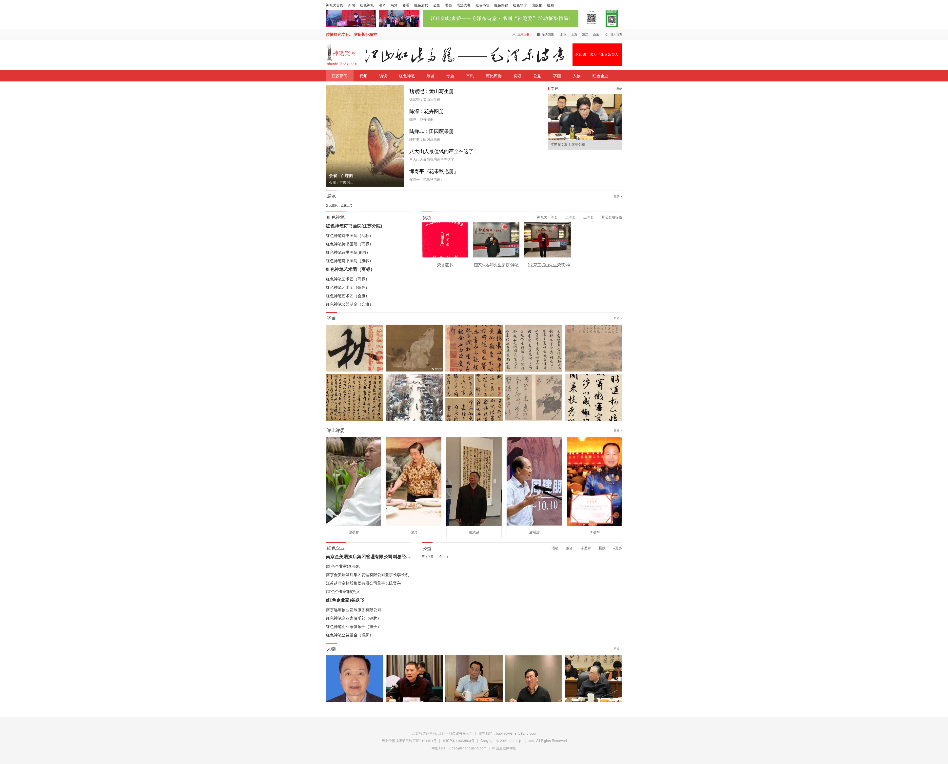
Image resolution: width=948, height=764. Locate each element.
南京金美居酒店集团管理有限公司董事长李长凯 (367, 574)
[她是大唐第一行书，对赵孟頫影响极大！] (474, 349)
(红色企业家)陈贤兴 (343, 591)
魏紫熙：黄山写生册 (431, 91)
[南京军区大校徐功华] (474, 679)
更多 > (618, 196)
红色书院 (482, 4)
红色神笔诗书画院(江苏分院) (354, 225)
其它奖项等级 (611, 217)
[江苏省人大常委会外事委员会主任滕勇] (593, 679)
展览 (394, 4)
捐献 (602, 547)
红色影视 (501, 4)
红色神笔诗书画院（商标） (349, 235)
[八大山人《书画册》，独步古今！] (533, 398)
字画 (557, 75)
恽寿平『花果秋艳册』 (434, 171)
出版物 (537, 4)
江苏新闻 (340, 75)
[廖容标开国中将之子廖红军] (414, 679)
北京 (563, 34)
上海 (574, 34)
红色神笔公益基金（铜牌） (349, 635)
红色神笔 (367, 4)
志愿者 (586, 547)
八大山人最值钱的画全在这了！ (443, 151)
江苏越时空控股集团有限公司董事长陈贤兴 (363, 583)
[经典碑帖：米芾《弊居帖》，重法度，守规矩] (354, 398)
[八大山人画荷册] (414, 349)
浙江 (585, 34)
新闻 (351, 4)
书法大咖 (464, 4)
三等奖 (588, 217)
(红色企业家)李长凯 (343, 566)
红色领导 (520, 4)
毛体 (382, 4)
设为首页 (616, 34)
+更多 (617, 547)
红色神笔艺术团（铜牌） (347, 287)
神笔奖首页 (334, 4)
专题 (450, 75)
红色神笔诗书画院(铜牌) (347, 252)
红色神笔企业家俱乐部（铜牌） (353, 618)
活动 (555, 547)
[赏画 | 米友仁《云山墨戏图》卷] (593, 349)
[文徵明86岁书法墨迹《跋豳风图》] (533, 349)
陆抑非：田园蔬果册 (431, 131)
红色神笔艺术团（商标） (350, 269)
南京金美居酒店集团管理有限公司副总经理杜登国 (375, 556)
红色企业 (600, 75)
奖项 (517, 75)
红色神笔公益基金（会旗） (349, 304)
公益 (436, 4)
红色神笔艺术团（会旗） (347, 295)
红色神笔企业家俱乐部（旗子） (353, 626)
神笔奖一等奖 (547, 217)
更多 (619, 88)
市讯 (470, 75)
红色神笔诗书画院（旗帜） (349, 260)
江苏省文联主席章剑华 (568, 145)
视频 (363, 75)
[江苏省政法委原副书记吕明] (354, 679)
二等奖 (570, 217)
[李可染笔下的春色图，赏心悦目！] (414, 398)
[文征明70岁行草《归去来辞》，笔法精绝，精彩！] (593, 398)
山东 (596, 34)
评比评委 (494, 75)
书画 (448, 4)
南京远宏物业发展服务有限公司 (353, 609)
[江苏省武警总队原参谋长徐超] (533, 679)
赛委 (405, 4)
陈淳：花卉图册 (426, 111)
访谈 (383, 75)
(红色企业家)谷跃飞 (345, 600)
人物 (577, 75)
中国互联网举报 (504, 747)
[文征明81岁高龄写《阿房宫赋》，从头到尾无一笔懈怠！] (474, 398)
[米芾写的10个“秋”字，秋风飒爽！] (354, 349)
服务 (569, 547)
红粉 (550, 4)
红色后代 (421, 4)
